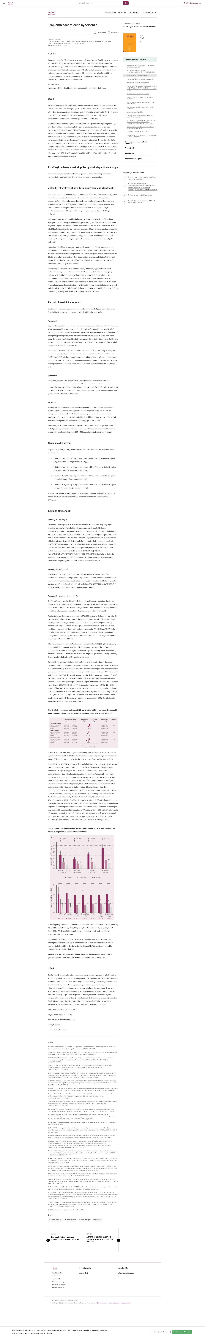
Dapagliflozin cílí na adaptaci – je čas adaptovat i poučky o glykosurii (142, 135)
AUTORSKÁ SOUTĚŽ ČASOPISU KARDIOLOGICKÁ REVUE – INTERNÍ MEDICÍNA (99, 1239)
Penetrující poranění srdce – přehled (138, 132)
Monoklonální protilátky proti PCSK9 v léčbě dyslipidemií (140, 107)
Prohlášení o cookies (59, 1285)
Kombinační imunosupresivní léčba (138, 94)
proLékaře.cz (12, 4)
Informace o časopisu (149, 12)
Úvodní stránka (110, 12)
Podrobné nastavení (160, 1332)
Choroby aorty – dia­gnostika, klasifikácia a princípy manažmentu (139, 116)
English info (115, 32)
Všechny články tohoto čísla (135, 60)
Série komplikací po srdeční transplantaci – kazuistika (140, 98)
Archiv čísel (122, 12)
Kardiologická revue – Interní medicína (136, 142)
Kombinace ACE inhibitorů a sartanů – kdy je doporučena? (140, 102)
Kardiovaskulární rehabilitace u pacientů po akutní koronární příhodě (140, 127)
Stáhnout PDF (101, 32)
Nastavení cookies (58, 1288)
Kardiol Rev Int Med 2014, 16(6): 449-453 (71, 43)
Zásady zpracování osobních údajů (119, 1303)
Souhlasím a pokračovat (181, 1332)
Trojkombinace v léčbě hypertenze (137, 75)
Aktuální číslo (134, 12)
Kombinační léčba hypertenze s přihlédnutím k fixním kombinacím (65, 1238)
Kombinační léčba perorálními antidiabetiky (140, 79)
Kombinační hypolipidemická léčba (138, 82)
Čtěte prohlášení (102, 1303)
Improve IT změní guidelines (135, 112)
